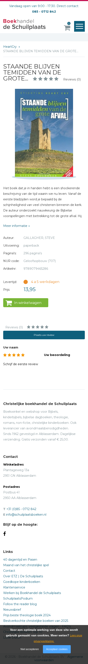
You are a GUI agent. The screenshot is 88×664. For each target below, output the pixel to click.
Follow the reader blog (20, 604)
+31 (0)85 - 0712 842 (21, 509)
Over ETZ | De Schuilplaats (23, 576)
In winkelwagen (27, 303)
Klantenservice (14, 587)
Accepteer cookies (56, 649)
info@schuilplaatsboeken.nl (26, 515)
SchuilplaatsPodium (18, 598)
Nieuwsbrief (12, 610)
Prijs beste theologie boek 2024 (27, 615)
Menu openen (79, 26)
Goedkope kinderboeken (21, 582)
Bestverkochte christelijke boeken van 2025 (35, 621)
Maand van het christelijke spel (26, 565)
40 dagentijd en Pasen (20, 559)
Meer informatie (15, 226)
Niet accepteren (30, 649)
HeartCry (10, 47)
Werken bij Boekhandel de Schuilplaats (32, 593)
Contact (9, 571)
